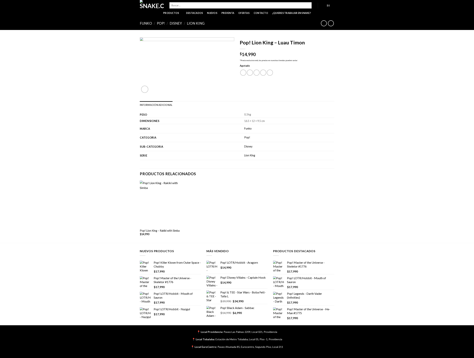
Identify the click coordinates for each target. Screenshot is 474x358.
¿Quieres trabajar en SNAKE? (291, 12)
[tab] (156, 105)
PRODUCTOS (171, 12)
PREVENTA (227, 12)
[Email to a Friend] (256, 73)
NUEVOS (212, 12)
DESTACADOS (194, 12)
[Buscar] (315, 5)
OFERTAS (244, 12)
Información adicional (156, 104)
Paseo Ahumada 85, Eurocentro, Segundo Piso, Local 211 (250, 346)
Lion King (196, 23)
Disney (176, 23)
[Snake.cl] (152, 4)
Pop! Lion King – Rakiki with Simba (160, 230)
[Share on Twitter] (250, 73)
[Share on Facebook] (243, 73)
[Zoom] (144, 89)
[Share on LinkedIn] (270, 73)
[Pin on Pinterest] (263, 73)
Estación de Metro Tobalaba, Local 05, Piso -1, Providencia (249, 339)
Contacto (261, 12)
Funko (146, 23)
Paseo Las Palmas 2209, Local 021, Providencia (250, 331)
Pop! (161, 23)
